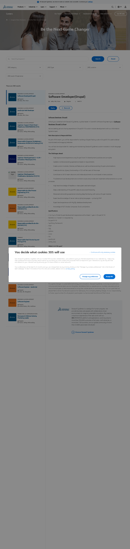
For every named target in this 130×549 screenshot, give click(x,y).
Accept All (109, 276)
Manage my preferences (90, 276)
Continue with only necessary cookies (103, 252)
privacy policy (70, 269)
